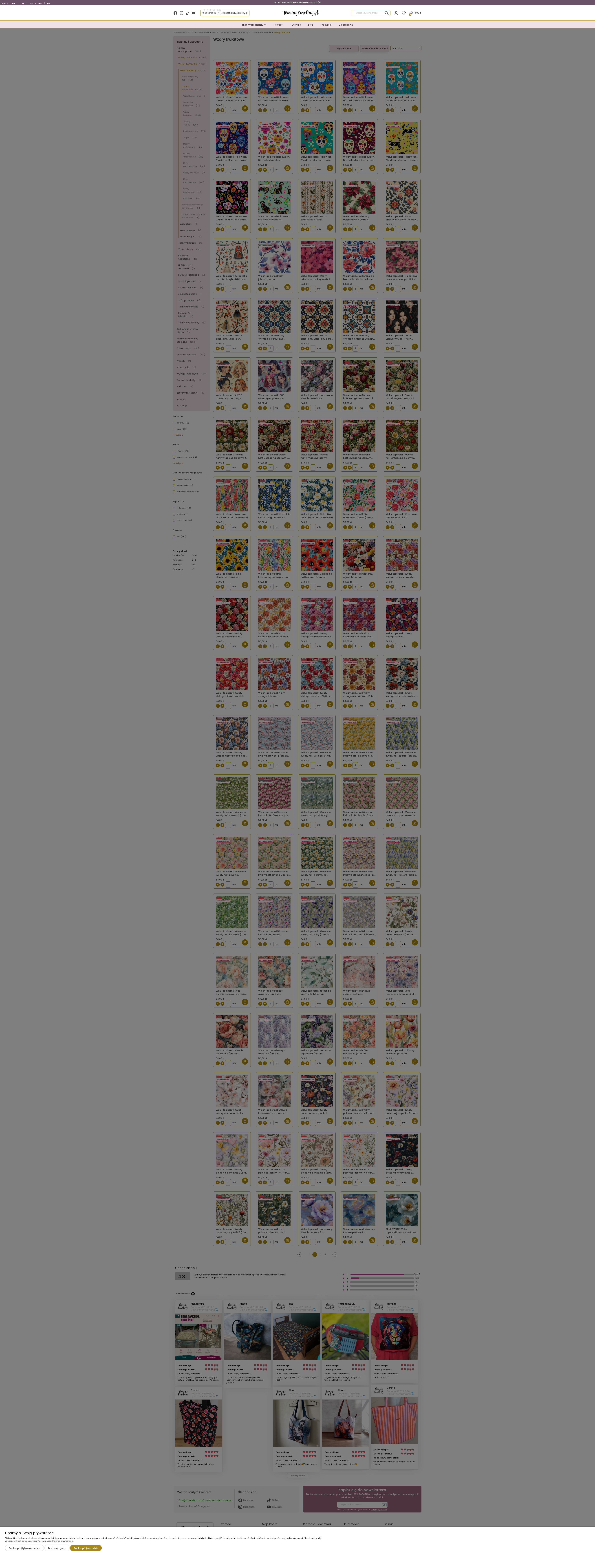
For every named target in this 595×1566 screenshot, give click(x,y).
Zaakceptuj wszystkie (86, 1548)
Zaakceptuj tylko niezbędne (24, 1548)
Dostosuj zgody (57, 1548)
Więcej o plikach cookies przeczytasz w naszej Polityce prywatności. (39, 1540)
